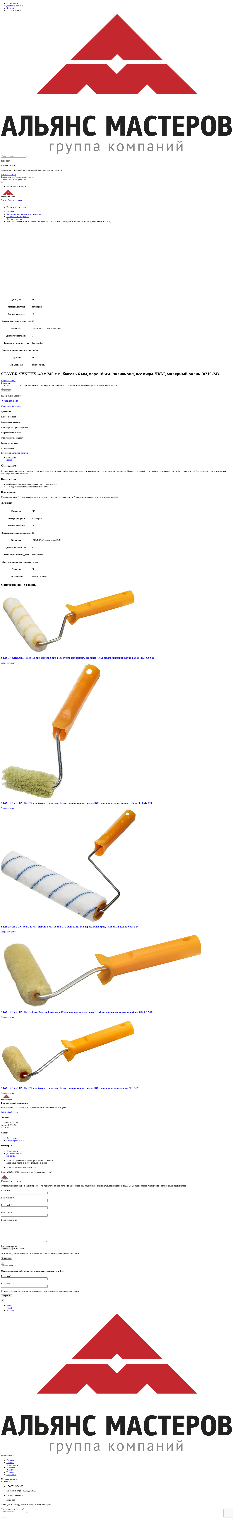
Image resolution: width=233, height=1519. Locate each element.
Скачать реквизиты (15, 1140)
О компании (12, 3)
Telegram (10, 1472)
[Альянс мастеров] (116, 153)
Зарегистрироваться (25, 177)
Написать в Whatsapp (10, 406)
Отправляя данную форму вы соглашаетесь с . (40, 1253)
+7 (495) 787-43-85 (9, 401)
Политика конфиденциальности (21, 1167)
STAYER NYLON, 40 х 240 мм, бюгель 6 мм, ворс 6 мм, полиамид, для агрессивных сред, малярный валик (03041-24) (70, 926)
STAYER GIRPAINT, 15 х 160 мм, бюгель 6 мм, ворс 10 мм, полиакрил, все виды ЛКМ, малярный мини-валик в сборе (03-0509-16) (78, 657)
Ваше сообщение (9, 1220)
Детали (9, 460)
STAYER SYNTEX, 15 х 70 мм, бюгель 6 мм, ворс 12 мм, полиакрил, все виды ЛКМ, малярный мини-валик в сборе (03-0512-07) (76, 803)
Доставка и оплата (14, 6)
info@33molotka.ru (9, 1112)
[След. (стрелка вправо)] (5, 1517)
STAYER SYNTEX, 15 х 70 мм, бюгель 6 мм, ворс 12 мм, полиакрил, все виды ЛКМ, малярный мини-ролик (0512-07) (70, 1088)
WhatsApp (11, 1470)
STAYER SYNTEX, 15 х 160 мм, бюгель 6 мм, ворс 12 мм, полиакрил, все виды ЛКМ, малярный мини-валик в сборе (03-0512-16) (77, 1012)
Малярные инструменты (17, 216)
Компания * (6, 1212)
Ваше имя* (6, 1190)
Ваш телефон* (7, 1198)
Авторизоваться (8, 174)
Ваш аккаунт (12, 1138)
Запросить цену (8, 380)
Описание (11, 457)
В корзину (6, 391)
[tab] (119, 457)
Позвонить (11, 1474)
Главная (10, 212)
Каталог (10, 1462)
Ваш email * (6, 1205)
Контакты (11, 8)
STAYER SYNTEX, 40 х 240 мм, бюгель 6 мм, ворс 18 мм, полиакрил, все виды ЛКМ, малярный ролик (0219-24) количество (59, 385)
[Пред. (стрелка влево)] (2, 1517)
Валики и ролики (14, 219)
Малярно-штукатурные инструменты (23, 214)
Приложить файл (9, 1246)
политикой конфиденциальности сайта (61, 1253)
